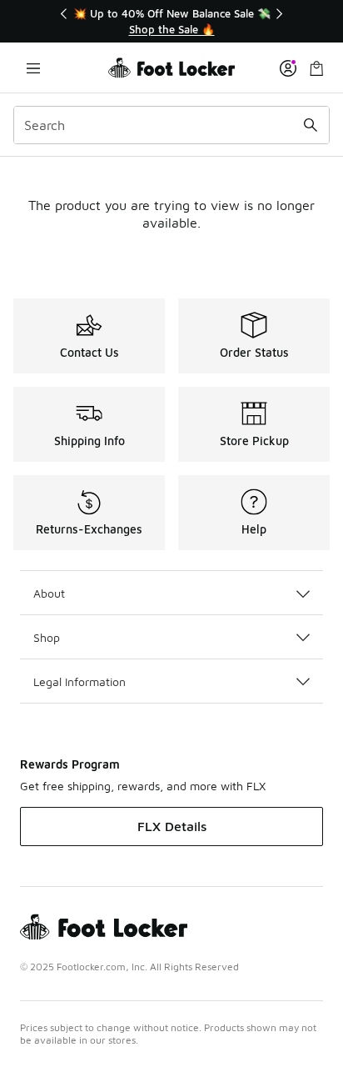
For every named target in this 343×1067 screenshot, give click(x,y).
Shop (46, 637)
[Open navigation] (33, 68)
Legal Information (79, 681)
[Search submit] (310, 125)
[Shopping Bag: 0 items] (316, 68)
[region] (171, 21)
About (49, 593)
